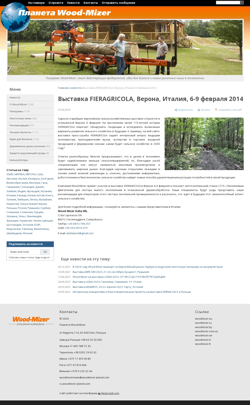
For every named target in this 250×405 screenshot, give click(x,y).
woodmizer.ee (203, 335)
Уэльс (22, 216)
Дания (39, 187)
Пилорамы (19, 111)
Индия (22, 191)
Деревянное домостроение (29, 146)
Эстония (28, 224)
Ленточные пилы (22, 118)
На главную (36, 3)
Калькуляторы (18, 160)
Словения (26, 212)
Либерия (22, 199)
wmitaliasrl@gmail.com (79, 233)
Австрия (12, 178)
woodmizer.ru (203, 323)
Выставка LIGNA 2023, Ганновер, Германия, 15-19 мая (107, 281)
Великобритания (17, 182)
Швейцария (14, 233)
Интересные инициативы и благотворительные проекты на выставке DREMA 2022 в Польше (132, 292)
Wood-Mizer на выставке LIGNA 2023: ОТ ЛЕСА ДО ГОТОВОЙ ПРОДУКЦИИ (119, 277)
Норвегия (13, 204)
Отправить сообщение (118, 3)
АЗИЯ (10, 174)
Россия (22, 208)
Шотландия (14, 224)
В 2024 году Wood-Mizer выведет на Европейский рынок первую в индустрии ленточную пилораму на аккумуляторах (148, 266)
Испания (46, 191)
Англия (22, 178)
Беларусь (34, 178)
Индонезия (14, 229)
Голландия (27, 187)
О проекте (56, 3)
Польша (12, 208)
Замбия (11, 191)
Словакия (13, 212)
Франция (12, 220)
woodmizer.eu (203, 318)
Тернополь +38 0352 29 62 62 (78, 352)
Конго (49, 195)
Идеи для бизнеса (23, 139)
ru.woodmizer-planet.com (74, 383)
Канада (21, 195)
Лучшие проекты (23, 132)
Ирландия (33, 191)
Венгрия (34, 182)
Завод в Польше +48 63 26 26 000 (80, 339)
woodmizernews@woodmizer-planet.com (84, 377)
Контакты (91, 3)
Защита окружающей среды (28, 153)
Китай (40, 195)
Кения (32, 195)
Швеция (47, 220)
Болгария (47, 178)
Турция (38, 212)
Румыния (33, 208)
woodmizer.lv (203, 339)
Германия (13, 187)
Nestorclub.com (110, 393)
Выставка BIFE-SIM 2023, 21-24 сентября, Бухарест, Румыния (111, 272)
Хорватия (25, 220)
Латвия (11, 199)
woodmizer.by (203, 327)
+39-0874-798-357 (79, 223)
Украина (12, 216)
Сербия (45, 208)
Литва (34, 199)
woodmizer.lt (202, 344)
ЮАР (37, 224)
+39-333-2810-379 (76, 228)
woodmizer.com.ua (206, 331)
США (40, 174)
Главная (63, 88)
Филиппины (41, 229)
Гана (44, 182)
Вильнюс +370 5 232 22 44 (75, 371)
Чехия (37, 220)
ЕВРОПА (31, 174)
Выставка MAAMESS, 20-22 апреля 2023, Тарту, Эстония (108, 287)
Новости (73, 3)
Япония (27, 233)
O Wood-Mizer (21, 104)
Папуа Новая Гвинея (33, 204)
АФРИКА (19, 174)
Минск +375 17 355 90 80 (75, 358)
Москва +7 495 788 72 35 (75, 346)
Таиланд (27, 229)
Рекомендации (21, 125)
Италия (11, 195)
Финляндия (34, 216)
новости (76, 88)
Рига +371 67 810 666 (73, 365)
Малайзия (45, 199)
